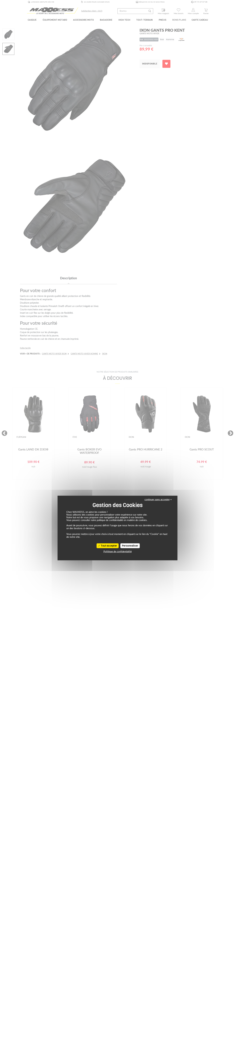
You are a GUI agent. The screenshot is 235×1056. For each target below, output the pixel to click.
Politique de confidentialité (117, 551)
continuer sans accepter (157, 499)
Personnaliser (130, 545)
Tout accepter (108, 545)
